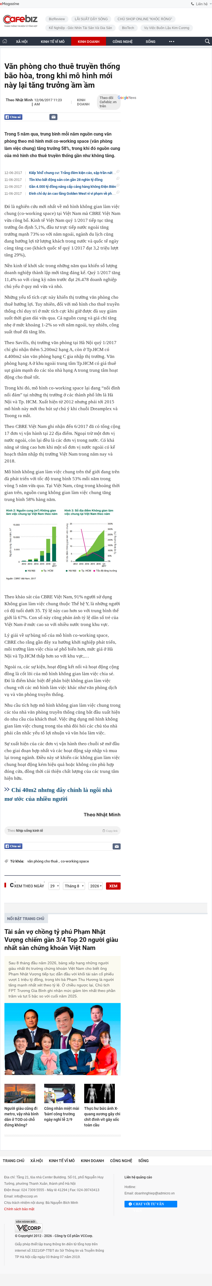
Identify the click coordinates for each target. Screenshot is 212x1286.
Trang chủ (13, 1160)
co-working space (75, 861)
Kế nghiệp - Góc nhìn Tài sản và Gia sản (80, 28)
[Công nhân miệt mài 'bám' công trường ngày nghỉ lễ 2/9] (62, 1093)
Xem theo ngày (29, 886)
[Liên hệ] (53, 117)
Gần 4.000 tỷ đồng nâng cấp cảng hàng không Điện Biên (72, 187)
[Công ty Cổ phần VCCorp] (29, 1226)
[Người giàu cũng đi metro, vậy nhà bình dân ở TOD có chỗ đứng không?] (22, 1093)
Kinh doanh (83, 102)
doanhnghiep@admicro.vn (155, 1193)
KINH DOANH (88, 42)
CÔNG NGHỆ (122, 42)
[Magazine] (9, 4)
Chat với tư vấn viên (148, 1204)
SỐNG (150, 42)
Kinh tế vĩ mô (62, 1160)
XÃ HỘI (22, 42)
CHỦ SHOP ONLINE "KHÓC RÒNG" (145, 19)
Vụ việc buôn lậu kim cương (166, 28)
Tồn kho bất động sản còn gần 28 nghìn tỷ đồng (65, 180)
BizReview (57, 19)
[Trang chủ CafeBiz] (4, 41)
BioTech (128, 28)
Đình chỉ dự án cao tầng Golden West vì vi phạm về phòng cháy (77, 193)
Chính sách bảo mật (19, 1209)
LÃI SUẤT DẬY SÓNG (91, 19)
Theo (62, 831)
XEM (113, 886)
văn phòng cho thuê (43, 861)
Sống (143, 1160)
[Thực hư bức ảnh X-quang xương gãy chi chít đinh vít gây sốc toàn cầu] (102, 1093)
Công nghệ (121, 1160)
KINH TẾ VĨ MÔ (53, 42)
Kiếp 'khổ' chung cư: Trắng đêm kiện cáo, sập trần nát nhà (74, 173)
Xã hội (36, 1160)
